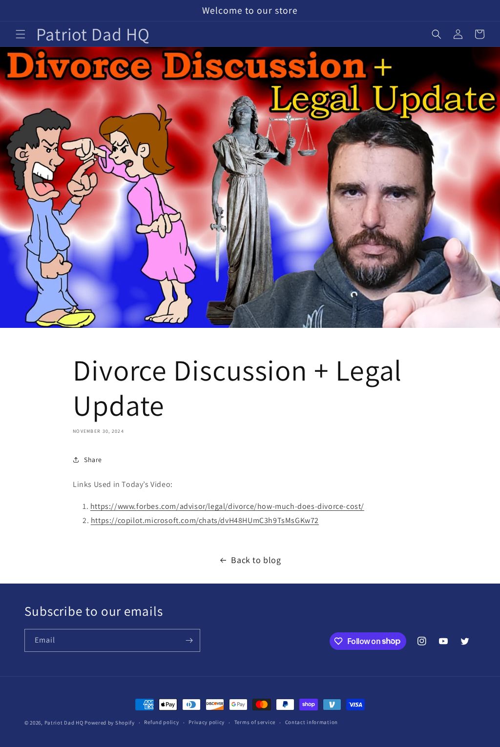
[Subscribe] (189, 640)
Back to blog (256, 559)
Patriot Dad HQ (63, 722)
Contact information (311, 722)
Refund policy (161, 722)
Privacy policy (206, 722)
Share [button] (93, 459)
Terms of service (254, 722)
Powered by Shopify (109, 722)
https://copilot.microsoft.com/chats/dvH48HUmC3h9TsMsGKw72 (205, 520)
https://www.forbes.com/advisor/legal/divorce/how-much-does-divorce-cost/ (227, 506)
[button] (20, 34)
